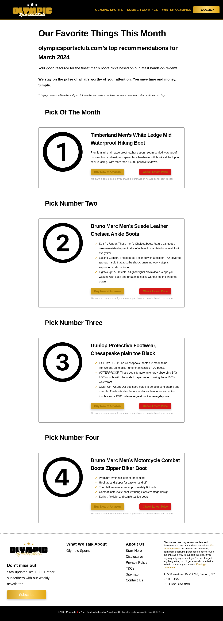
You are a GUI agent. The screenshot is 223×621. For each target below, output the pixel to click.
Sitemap (132, 574)
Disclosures (135, 556)
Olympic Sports (109, 10)
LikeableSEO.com (156, 612)
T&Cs (130, 568)
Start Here (134, 551)
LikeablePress (105, 612)
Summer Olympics (142, 10)
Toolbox (206, 10)
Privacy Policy (136, 562)
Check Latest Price (155, 171)
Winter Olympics (176, 10)
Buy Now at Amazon (107, 171)
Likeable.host (128, 612)
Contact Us (134, 580)
